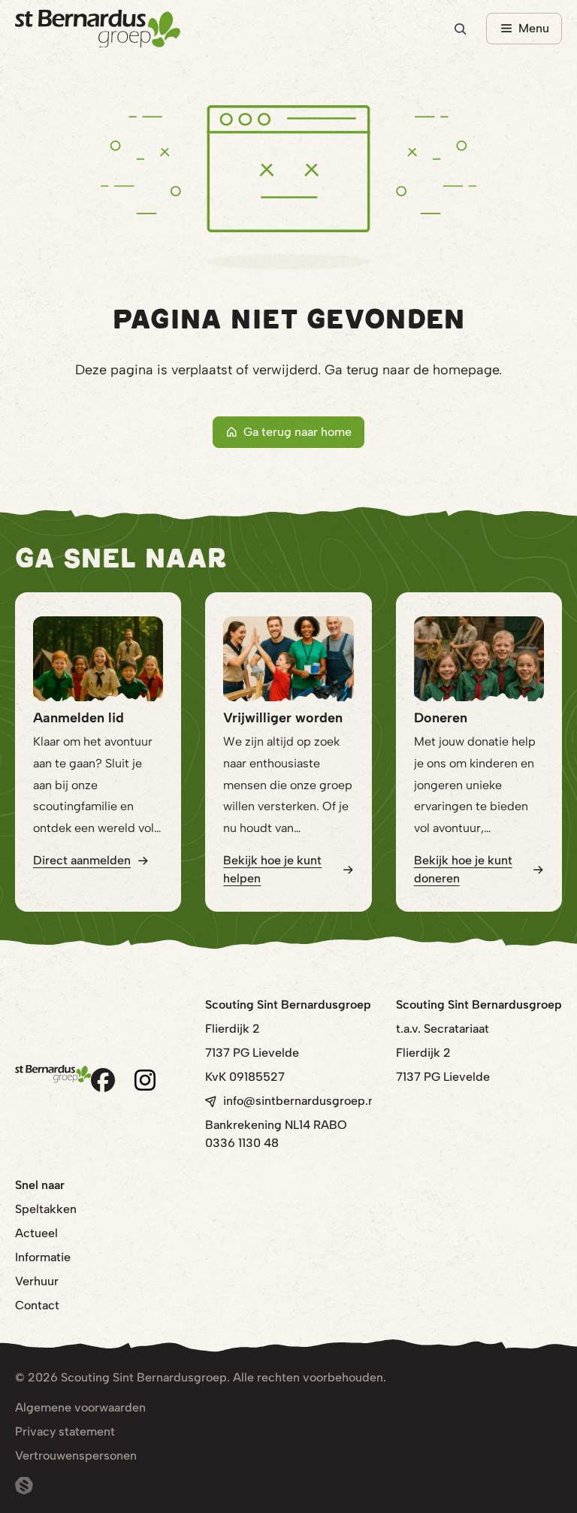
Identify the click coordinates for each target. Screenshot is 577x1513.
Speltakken (46, 1209)
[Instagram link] (145, 1080)
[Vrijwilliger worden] (288, 658)
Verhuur (37, 1281)
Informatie (43, 1257)
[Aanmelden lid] (98, 658)
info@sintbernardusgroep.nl (300, 1101)
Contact (37, 1305)
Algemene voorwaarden (80, 1407)
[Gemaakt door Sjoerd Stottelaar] (24, 1486)
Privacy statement (65, 1431)
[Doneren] (479, 658)
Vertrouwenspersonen (76, 1455)
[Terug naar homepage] (97, 29)
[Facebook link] (103, 1080)
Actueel (36, 1233)
